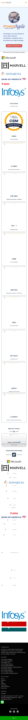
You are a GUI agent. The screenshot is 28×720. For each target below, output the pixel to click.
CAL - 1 (14, 226)
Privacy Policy (4, 685)
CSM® (14, 136)
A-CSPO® (14, 417)
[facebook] (10, 712)
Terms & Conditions (5, 686)
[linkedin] (18, 712)
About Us (3, 678)
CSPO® (14, 388)
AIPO (14, 322)
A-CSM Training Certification (7, 664)
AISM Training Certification (6, 668)
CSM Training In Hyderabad (6, 661)
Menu (26, 2)
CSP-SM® (14, 196)
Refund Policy (4, 688)
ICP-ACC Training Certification (7, 671)
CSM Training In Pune (5, 662)
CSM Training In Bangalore (6, 659)
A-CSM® (14, 166)
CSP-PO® (14, 290)
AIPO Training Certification (6, 670)
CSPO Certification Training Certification (9, 673)
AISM (14, 259)
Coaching (3, 683)
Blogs (2, 682)
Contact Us (3, 680)
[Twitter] (14, 712)
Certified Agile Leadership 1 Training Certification (11, 667)
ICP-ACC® (14, 356)
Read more (13, 654)
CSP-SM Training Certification (7, 665)
